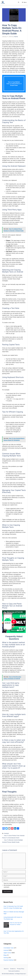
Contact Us (13, 968)
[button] (19, 2)
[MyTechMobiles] (3, 2)
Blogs (5, 955)
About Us (6, 968)
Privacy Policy (20, 968)
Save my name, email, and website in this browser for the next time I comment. (14, 885)
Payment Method (8, 960)
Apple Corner (7, 952)
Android (6, 833)
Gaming (6, 957)
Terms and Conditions (14, 971)
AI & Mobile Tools (9, 948)
